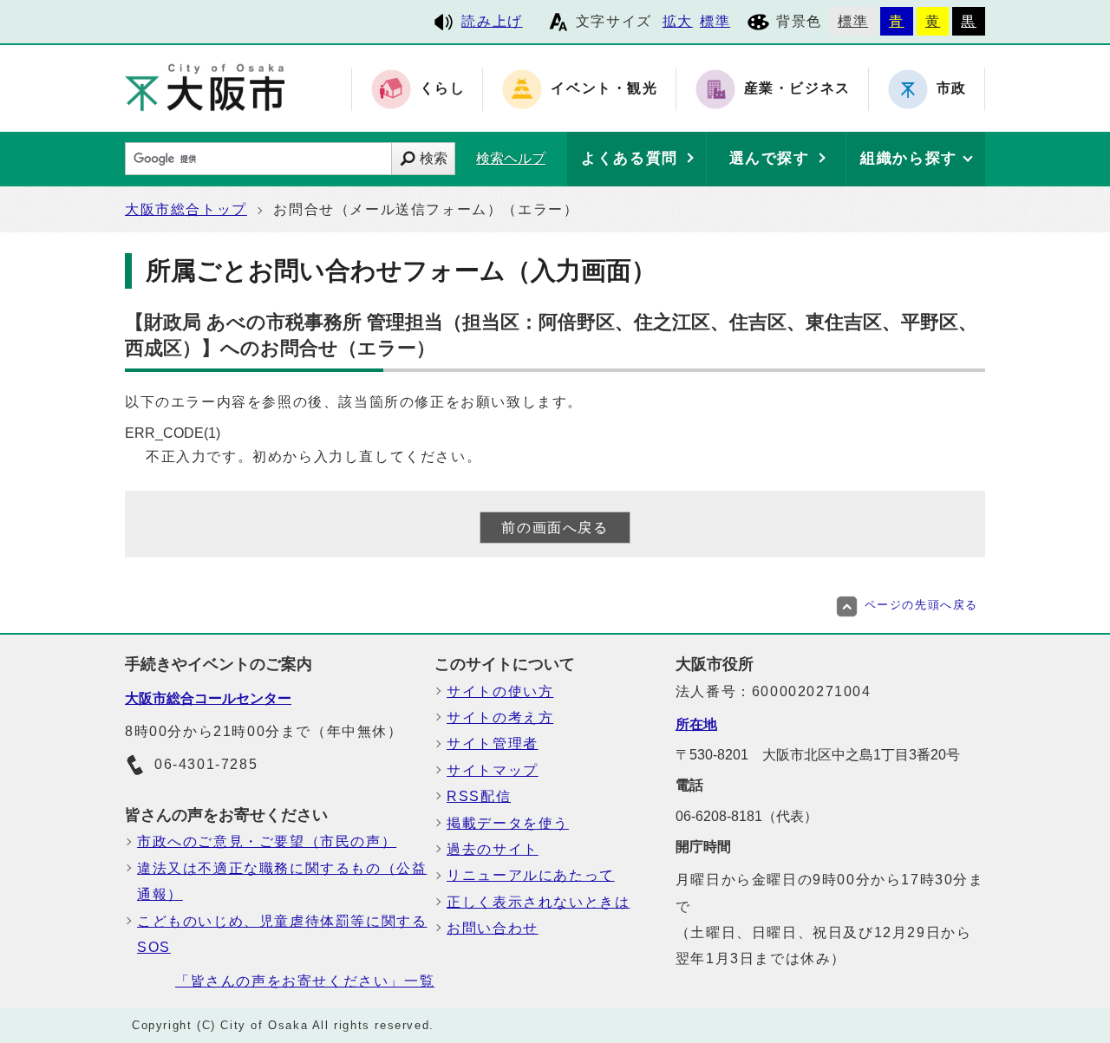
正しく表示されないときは (538, 902)
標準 (715, 21)
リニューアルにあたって (531, 875)
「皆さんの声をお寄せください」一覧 (304, 981)
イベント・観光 (604, 88)
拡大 (678, 21)
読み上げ (491, 21)
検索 (433, 158)
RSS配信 (479, 796)
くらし (443, 88)
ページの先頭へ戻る (921, 604)
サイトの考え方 (500, 717)
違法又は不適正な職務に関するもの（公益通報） (282, 881)
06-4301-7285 (206, 764)
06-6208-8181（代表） (747, 816)
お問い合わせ (493, 928)
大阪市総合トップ (186, 209)
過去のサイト (493, 849)
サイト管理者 (493, 743)
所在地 (696, 724)
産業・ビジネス (797, 88)
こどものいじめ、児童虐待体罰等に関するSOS (282, 934)
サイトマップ (493, 770)
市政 (952, 88)
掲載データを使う (508, 823)
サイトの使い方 (500, 691)
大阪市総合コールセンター (208, 698)
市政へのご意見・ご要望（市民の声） (266, 841)
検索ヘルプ (510, 158)
